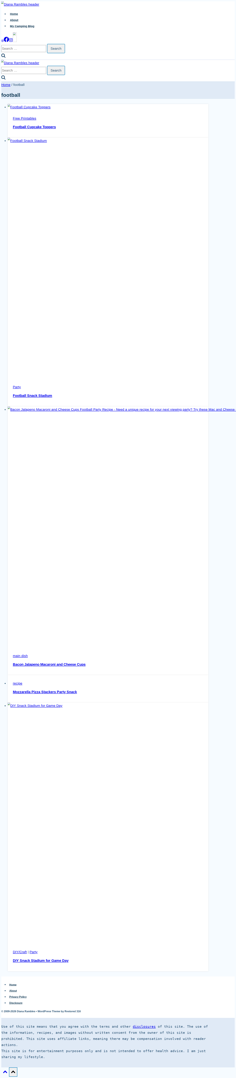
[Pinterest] (2, 41)
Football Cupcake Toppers (34, 127)
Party (17, 387)
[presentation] (108, 107)
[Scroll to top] (5, 1072)
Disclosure (15, 1003)
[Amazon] (15, 41)
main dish (20, 656)
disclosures (144, 1026)
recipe (17, 683)
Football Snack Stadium (32, 396)
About (14, 20)
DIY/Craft (20, 952)
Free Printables (24, 118)
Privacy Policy (18, 997)
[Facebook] (6, 41)
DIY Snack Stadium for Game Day (41, 961)
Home (14, 14)
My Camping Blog (22, 26)
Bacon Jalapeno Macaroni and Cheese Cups (49, 664)
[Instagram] (11, 41)
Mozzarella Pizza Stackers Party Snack (45, 692)
